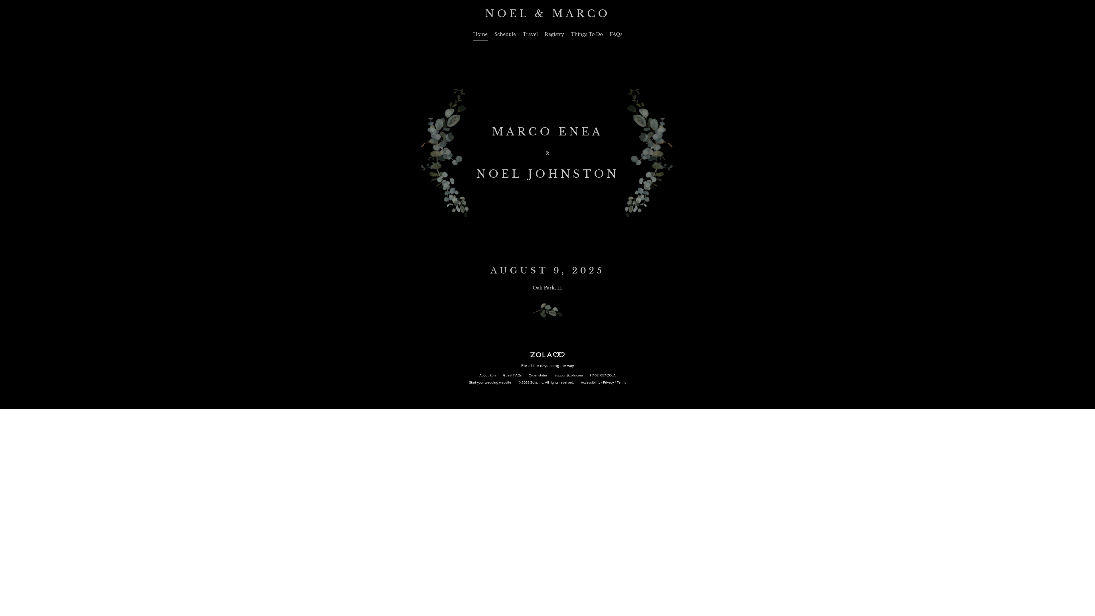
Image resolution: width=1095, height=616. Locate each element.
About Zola (487, 375)
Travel (530, 34)
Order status (538, 375)
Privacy (608, 382)
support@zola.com (569, 375)
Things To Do (587, 34)
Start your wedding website (490, 382)
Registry (554, 34)
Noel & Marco (547, 13)
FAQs (616, 34)
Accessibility (590, 382)
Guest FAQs (512, 375)
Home (480, 34)
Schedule (505, 34)
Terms (621, 382)
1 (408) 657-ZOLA (603, 375)
